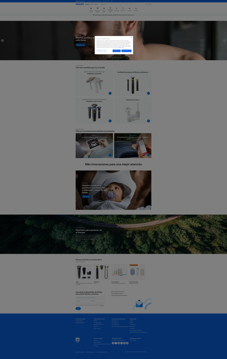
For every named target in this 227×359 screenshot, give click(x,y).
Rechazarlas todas (117, 50)
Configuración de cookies (101, 50)
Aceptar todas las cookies (126, 50)
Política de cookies (121, 47)
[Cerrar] (131, 37)
